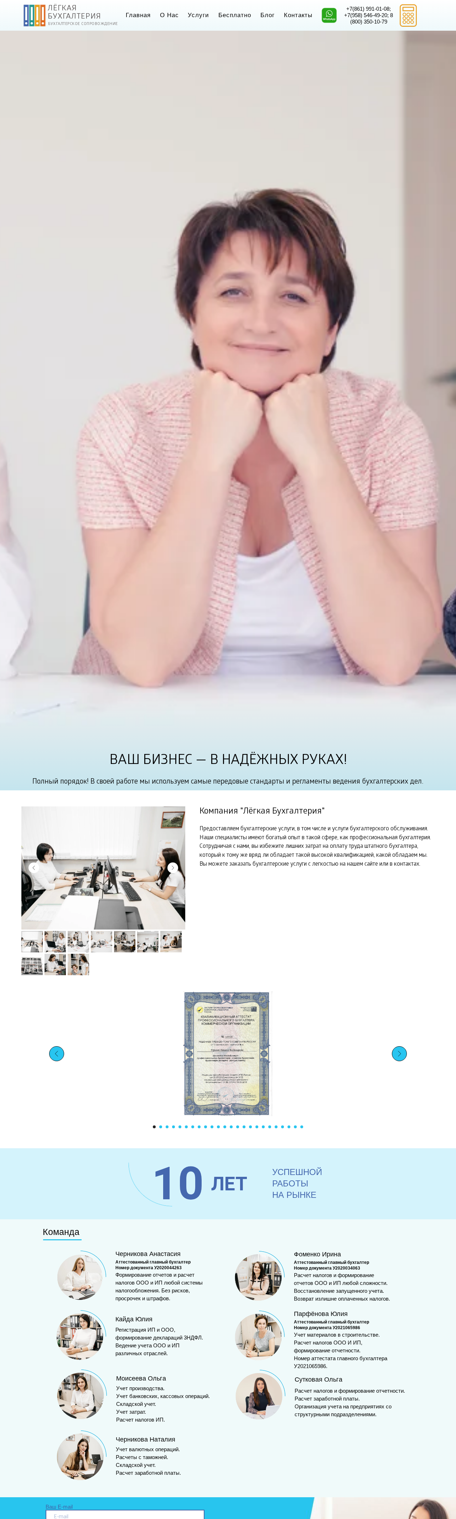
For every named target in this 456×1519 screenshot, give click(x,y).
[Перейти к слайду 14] (237, 1126)
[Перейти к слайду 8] (199, 1126)
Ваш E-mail (59, 1507)
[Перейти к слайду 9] (205, 1126)
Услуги (198, 15)
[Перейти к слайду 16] (250, 1126)
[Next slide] (172, 867)
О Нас (169, 15)
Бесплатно (234, 15)
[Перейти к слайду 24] (301, 1126)
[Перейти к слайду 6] (186, 1126)
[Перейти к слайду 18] (263, 1126)
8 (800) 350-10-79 (371, 18)
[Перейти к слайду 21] (282, 1126)
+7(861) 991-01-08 (367, 9)
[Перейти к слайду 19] (269, 1126)
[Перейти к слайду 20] (276, 1126)
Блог (267, 15)
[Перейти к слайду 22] (288, 1126)
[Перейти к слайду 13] (231, 1126)
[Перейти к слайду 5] (179, 1126)
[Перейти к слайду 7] (192, 1126)
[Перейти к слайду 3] (167, 1126)
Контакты (298, 15)
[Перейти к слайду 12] (224, 1126)
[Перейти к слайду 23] (295, 1126)
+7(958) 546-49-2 (364, 15)
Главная (138, 15)
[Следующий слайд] (399, 1053)
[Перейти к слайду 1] (154, 1126)
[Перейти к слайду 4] (173, 1126)
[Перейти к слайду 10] (212, 1126)
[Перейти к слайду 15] (244, 1126)
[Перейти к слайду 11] (218, 1126)
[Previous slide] (33, 867)
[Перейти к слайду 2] (160, 1126)
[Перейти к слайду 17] (256, 1126)
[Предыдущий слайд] (56, 1053)
